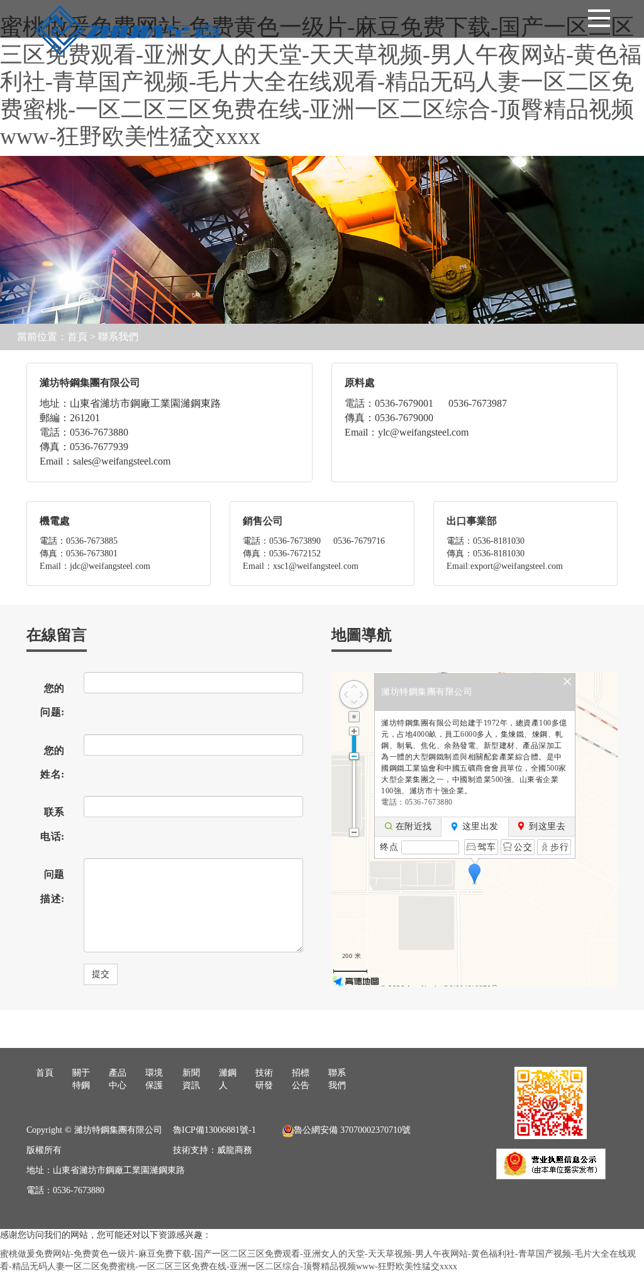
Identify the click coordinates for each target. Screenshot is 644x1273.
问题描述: (52, 886)
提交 (100, 974)
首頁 (77, 336)
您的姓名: (52, 762)
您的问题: (52, 700)
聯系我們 (118, 336)
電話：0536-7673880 (417, 802)
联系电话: (52, 824)
